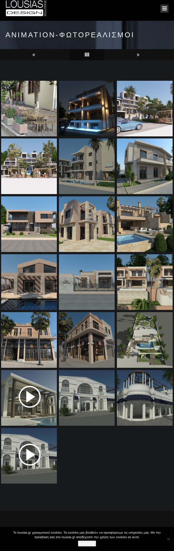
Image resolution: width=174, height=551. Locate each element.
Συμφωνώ (87, 543)
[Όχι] (168, 539)
